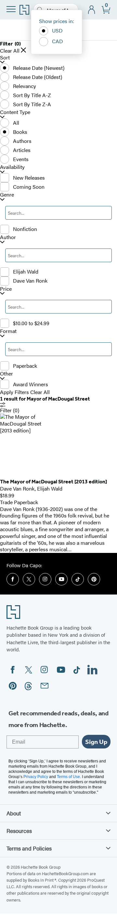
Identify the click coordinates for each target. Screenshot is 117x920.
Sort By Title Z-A (32, 104)
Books (20, 131)
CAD (57, 41)
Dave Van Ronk (30, 280)
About (13, 813)
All (16, 122)
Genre (7, 194)
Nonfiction (25, 229)
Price (6, 289)
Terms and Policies (29, 848)
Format (8, 331)
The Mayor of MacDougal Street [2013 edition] (53, 482)
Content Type (15, 112)
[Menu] (11, 9)
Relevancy (24, 86)
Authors (22, 141)
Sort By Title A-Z (32, 95)
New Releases (29, 177)
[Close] (23, 50)
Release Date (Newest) (38, 67)
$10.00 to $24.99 (31, 323)
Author (8, 237)
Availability (12, 167)
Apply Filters (14, 392)
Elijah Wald (25, 271)
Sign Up (96, 742)
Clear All (10, 50)
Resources (19, 831)
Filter (9, 410)
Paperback (25, 365)
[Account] (92, 10)
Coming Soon (29, 186)
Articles (22, 150)
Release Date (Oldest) (37, 77)
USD (57, 30)
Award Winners (30, 384)
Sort (5, 57)
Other (6, 373)
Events (21, 159)
